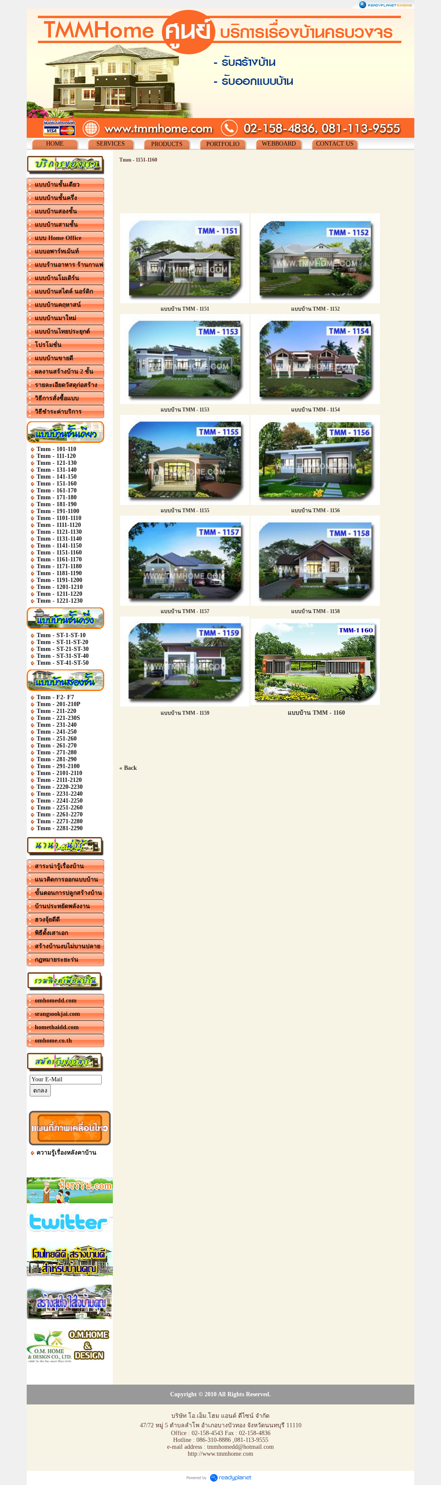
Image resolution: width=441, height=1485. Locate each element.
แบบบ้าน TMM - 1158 (315, 611)
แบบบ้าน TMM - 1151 (185, 309)
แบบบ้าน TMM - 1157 (185, 611)
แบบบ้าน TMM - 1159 (185, 713)
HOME (55, 143)
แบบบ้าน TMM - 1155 (185, 510)
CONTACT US (335, 143)
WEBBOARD (279, 143)
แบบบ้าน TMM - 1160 (316, 713)
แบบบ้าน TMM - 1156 (315, 510)
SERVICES (110, 143)
